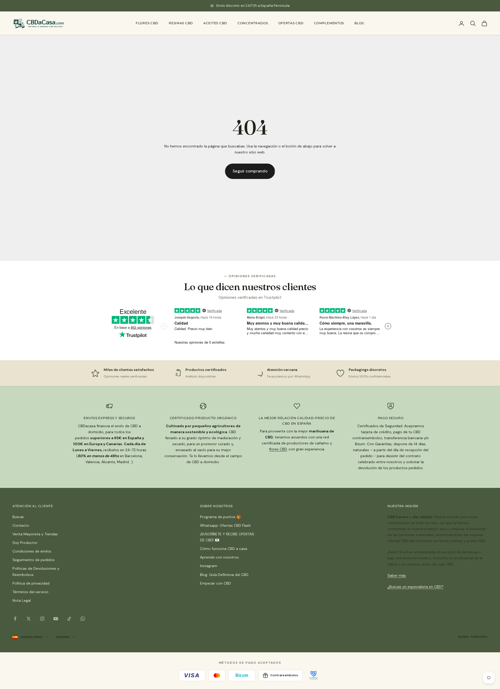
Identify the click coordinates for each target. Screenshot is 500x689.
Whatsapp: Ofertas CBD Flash (225, 525)
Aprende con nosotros (219, 557)
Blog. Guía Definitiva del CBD (224, 574)
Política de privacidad (30, 583)
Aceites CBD (215, 23)
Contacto (20, 525)
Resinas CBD (181, 23)
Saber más (397, 575)
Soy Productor (25, 542)
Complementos (329, 23)
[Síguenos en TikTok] (69, 618)
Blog (359, 23)
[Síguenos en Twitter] (28, 618)
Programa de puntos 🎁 (220, 516)
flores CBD (278, 449)
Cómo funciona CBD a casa (223, 548)
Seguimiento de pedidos (33, 559)
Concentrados (253, 23)
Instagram (208, 565)
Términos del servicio (30, 591)
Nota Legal (21, 600)
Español (62, 637)
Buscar (18, 516)
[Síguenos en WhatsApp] (82, 618)
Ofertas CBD (291, 23)
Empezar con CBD (215, 583)
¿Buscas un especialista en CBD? (415, 586)
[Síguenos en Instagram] (42, 618)
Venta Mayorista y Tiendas (35, 534)
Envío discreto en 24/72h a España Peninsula (253, 5)
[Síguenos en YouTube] (55, 618)
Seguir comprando (250, 171)
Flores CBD (147, 23)
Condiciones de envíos (31, 551)
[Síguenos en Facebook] (15, 618)
